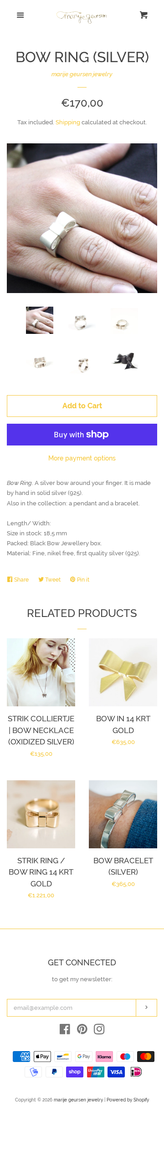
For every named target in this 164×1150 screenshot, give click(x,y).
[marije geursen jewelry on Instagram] (99, 1031)
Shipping (68, 122)
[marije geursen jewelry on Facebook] (65, 1031)
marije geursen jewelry (82, 74)
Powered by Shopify (128, 1099)
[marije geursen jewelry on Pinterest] (82, 1031)
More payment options (82, 458)
